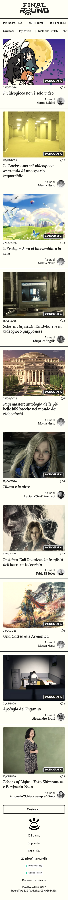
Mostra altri (34, 809)
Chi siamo (34, 835)
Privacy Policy (35, 865)
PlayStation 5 (25, 31)
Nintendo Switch (48, 31)
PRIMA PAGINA (12, 23)
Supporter (34, 843)
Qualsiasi (8, 31)
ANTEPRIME (36, 23)
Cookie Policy (35, 872)
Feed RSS (34, 851)
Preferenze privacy (34, 880)
